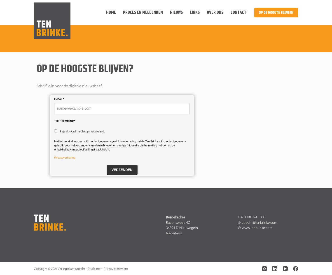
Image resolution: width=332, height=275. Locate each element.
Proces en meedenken (143, 12)
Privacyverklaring (64, 157)
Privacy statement (116, 268)
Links (195, 12)
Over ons (215, 12)
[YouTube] (285, 268)
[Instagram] (264, 268)
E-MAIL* (59, 99)
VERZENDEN (122, 170)
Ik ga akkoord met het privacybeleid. (82, 131)
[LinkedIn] (274, 268)
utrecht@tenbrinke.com (259, 222)
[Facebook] (295, 268)
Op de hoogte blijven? (276, 13)
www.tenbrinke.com (257, 227)
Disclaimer (94, 268)
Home (111, 12)
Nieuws (176, 12)
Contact (238, 12)
